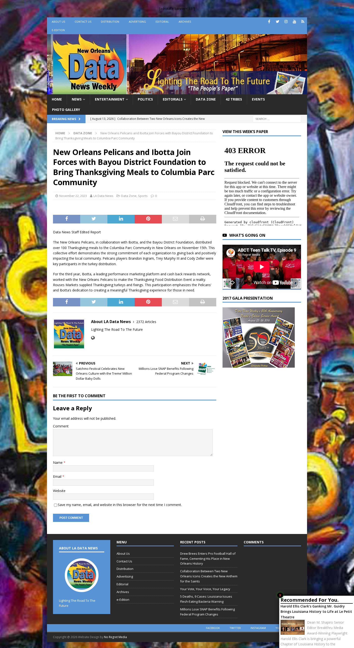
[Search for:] (277, 118)
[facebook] (269, 21)
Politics (145, 99)
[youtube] (294, 21)
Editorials (173, 99)
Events (258, 99)
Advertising (137, 21)
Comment (61, 426)
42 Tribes (234, 99)
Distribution (110, 21)
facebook (213, 628)
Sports (143, 196)
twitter (235, 628)
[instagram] (286, 21)
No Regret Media (115, 637)
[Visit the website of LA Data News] (93, 338)
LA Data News (103, 196)
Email (57, 476)
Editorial (162, 21)
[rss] (303, 21)
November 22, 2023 (73, 196)
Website (59, 490)
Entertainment (110, 99)
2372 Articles (146, 321)
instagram (258, 628)
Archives (185, 21)
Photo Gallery (66, 109)
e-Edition (58, 30)
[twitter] (277, 21)
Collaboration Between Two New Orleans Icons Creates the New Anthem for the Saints (208, 576)
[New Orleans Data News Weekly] (177, 91)
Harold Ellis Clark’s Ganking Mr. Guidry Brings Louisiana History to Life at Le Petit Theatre (316, 611)
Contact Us (83, 21)
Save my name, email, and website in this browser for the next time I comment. (120, 504)
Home (57, 99)
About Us (58, 21)
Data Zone (206, 99)
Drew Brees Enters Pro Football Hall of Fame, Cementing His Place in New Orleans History (208, 558)
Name (58, 462)
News (77, 99)
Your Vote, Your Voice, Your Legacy (205, 589)
